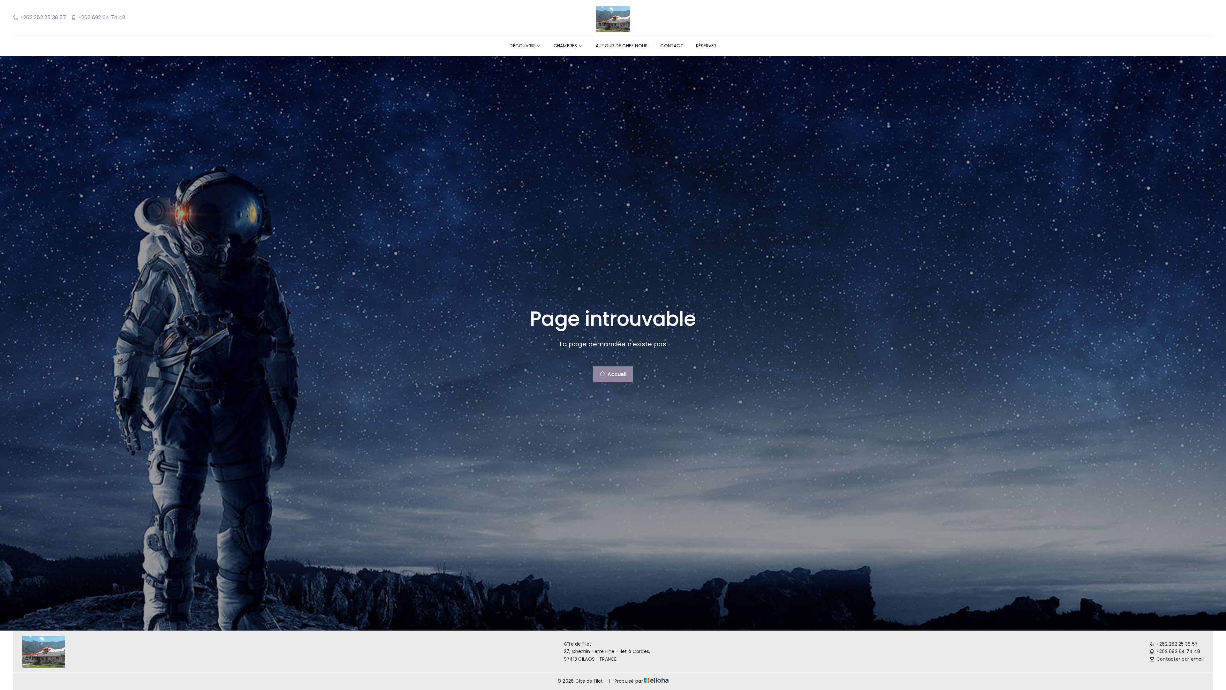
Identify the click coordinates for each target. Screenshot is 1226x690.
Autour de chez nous (621, 45)
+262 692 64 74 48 (1178, 651)
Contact (671, 45)
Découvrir (523, 45)
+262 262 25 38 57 (1177, 644)
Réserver (706, 45)
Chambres (566, 45)
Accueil (616, 374)
